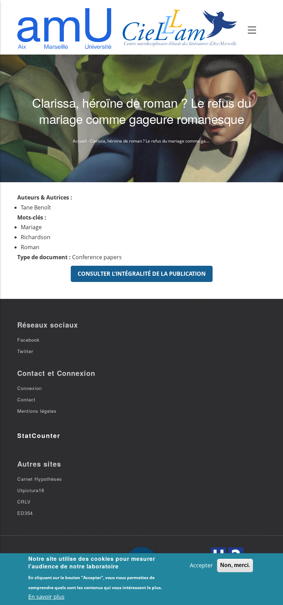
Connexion (29, 388)
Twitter (25, 351)
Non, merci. (235, 565)
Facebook (28, 339)
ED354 (25, 513)
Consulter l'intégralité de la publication (142, 273)
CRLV (24, 501)
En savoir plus (46, 597)
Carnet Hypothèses (39, 479)
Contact (26, 399)
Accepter (201, 565)
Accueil (80, 141)
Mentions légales (37, 411)
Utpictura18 (30, 490)
